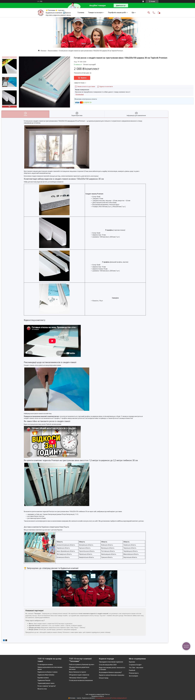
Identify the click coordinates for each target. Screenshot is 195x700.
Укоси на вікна (52, 51)
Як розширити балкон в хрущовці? (110, 672)
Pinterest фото (134, 673)
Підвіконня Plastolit (44, 680)
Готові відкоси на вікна (45, 664)
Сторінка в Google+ (135, 665)
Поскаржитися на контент (102, 698)
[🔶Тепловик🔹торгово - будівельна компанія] (40, 12)
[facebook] (4, 640)
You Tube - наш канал (136, 667)
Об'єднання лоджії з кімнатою (79, 675)
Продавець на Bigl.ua (97, 696)
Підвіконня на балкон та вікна (47, 672)
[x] (6, 640)
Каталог (43, 51)
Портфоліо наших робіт (117, 12)
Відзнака (132, 662)
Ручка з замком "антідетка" (47, 686)
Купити (83, 78)
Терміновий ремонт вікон (46, 683)
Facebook (132, 670)
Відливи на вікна (43, 678)
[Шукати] (149, 13)
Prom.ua (107, 694)
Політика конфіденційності (119, 698)
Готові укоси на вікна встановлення (81, 680)
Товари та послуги (95, 12)
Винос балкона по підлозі (77, 672)
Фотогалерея (133, 676)
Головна (81, 12)
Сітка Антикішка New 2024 (107, 665)
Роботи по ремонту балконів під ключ (81, 664)
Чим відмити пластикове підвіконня (111, 662)
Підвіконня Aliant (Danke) (46, 675)
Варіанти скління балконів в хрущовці (111, 675)
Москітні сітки (42, 689)
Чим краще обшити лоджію (78, 678)
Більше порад (103, 678)
